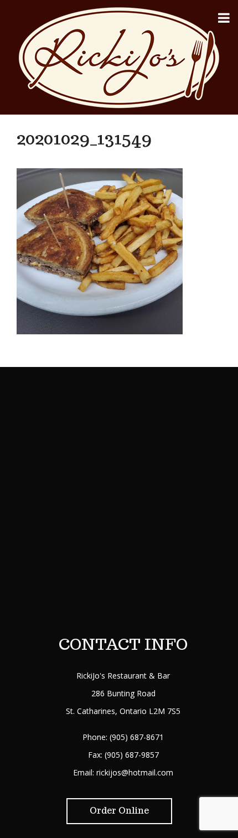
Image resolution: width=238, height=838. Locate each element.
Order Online (119, 810)
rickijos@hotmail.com (134, 772)
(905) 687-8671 (137, 737)
